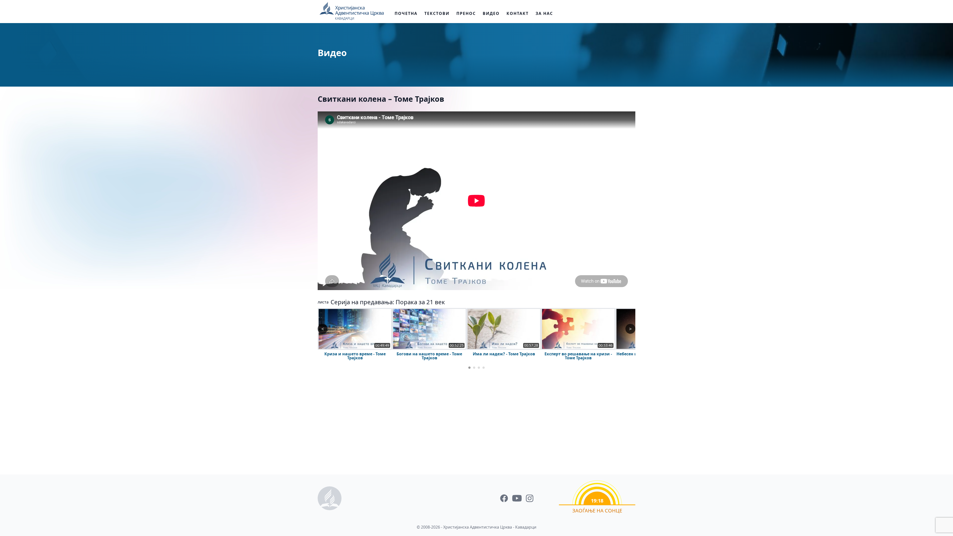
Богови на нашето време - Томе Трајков (429, 356)
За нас (544, 13)
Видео (491, 13)
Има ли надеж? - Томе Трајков (504, 354)
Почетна (406, 13)
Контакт (518, 13)
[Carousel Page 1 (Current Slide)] (469, 368)
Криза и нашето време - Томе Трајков (355, 356)
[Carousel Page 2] (474, 368)
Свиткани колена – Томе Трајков (381, 99)
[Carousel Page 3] (479, 368)
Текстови (436, 13)
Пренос (466, 13)
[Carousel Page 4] (483, 368)
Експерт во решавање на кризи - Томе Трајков (578, 356)
